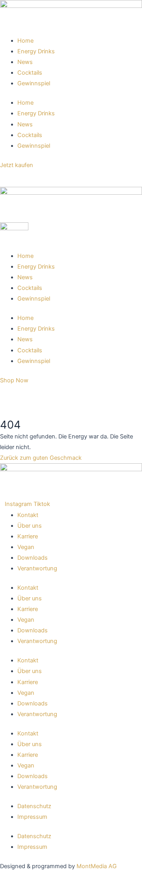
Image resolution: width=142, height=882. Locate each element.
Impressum (32, 816)
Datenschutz (34, 806)
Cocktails (29, 72)
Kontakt (27, 515)
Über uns (29, 525)
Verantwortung (37, 568)
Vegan (25, 547)
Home (25, 40)
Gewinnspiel (33, 83)
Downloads (32, 557)
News (25, 62)
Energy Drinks (36, 51)
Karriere (27, 536)
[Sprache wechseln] (8, 178)
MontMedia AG (97, 866)
